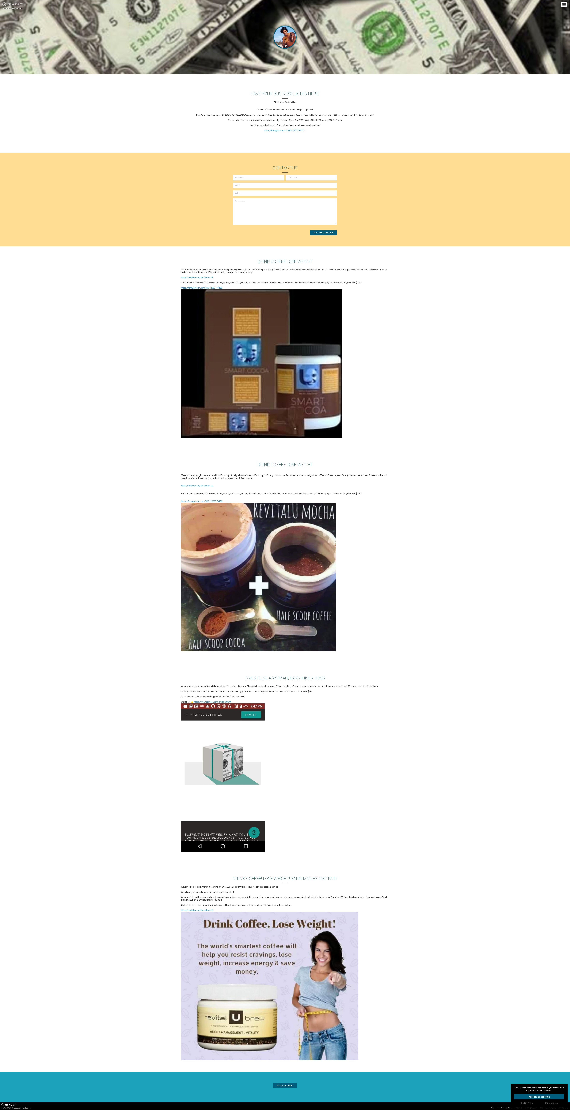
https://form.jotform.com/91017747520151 (285, 130)
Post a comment (285, 1085)
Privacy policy (551, 1103)
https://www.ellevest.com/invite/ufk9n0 (212, 702)
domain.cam (496, 1108)
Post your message (323, 233)
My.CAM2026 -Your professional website (16, 1108)
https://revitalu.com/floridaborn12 (197, 277)
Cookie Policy (526, 1103)
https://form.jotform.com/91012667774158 (201, 288)
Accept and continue (539, 1097)
